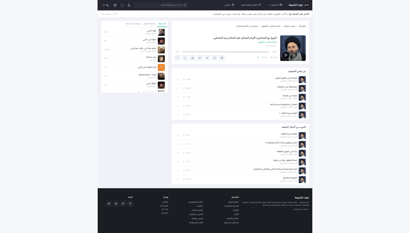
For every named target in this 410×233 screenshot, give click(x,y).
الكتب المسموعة (196, 222)
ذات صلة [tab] (162, 23)
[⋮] (178, 79)
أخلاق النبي (151, 83)
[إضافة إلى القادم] (207, 58)
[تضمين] (200, 58)
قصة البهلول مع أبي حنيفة (285, 160)
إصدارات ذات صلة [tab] (133, 23)
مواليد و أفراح (197, 210)
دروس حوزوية (289, 26)
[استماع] (286, 55)
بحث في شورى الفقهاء (287, 151)
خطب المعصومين (195, 202)
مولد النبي (151, 30)
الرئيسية (302, 26)
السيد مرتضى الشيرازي (270, 26)
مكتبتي (165, 202)
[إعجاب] (183, 79)
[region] (134, 60)
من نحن (164, 209)
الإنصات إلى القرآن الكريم (286, 78)
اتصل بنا (164, 213)
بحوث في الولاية (290, 95)
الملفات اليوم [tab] (149, 23)
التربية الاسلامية (290, 178)
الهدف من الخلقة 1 (289, 134)
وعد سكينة (151, 57)
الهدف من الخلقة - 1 (288, 113)
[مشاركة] (222, 58)
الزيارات (236, 210)
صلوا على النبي (149, 39)
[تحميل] (192, 58)
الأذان (236, 214)
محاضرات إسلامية (231, 222)
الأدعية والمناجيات (231, 206)
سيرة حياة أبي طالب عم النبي (143, 48)
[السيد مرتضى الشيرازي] (214, 58)
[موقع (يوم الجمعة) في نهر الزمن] (185, 58)
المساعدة (164, 206)
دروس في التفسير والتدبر (247, 26)
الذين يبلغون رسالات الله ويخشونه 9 (281, 142)
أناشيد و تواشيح (196, 214)
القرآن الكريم (233, 202)
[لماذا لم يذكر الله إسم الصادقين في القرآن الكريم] (177, 58)
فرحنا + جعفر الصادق (147, 74)
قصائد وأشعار (233, 218)
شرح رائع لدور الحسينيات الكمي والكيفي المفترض (275, 169)
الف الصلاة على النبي (147, 67)
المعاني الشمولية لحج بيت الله (283, 104)
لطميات (200, 206)
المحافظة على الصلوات (287, 87)
